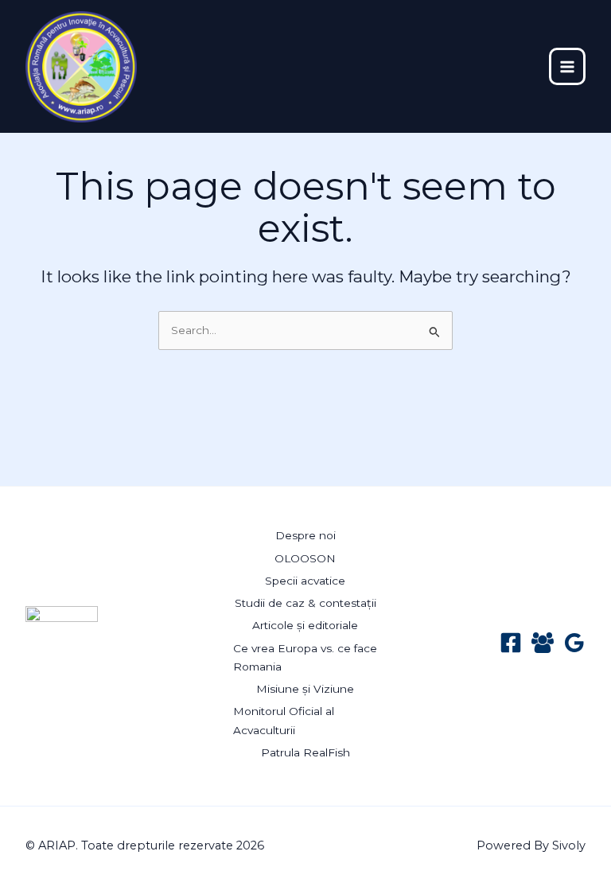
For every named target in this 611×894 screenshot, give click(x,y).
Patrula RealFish (305, 752)
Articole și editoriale (305, 625)
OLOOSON (305, 558)
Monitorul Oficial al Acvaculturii (283, 720)
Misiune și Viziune (305, 688)
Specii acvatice (305, 580)
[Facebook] (511, 643)
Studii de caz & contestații (305, 603)
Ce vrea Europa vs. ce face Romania (305, 657)
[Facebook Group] (542, 643)
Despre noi (305, 535)
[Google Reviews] (574, 643)
